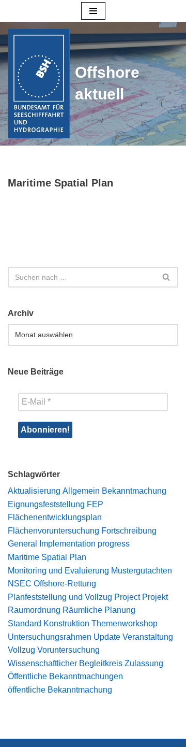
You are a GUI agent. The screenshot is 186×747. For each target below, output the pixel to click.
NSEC (20, 583)
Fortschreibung (129, 530)
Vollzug (21, 649)
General (22, 543)
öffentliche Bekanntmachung (60, 689)
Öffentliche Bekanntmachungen (65, 676)
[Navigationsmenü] (93, 11)
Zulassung (144, 663)
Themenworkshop (124, 623)
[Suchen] (166, 277)
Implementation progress (84, 543)
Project (127, 597)
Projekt (155, 597)
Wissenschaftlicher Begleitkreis (65, 663)
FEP (95, 504)
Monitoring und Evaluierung (58, 570)
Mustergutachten (141, 570)
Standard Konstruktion (48, 623)
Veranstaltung (147, 637)
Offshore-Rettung (65, 583)
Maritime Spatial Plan (47, 557)
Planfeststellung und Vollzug (60, 597)
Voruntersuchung (68, 649)
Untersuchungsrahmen (49, 637)
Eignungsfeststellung (46, 504)
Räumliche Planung (99, 610)
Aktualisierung (34, 490)
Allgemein (81, 490)
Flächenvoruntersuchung (53, 530)
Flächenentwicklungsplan (55, 517)
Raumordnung (34, 610)
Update (107, 637)
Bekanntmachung (134, 490)
